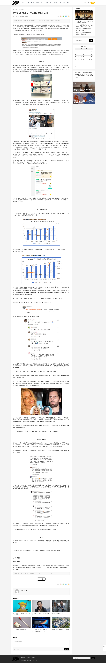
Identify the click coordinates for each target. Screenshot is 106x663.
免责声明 (23, 657)
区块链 (69, 2)
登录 (84, 2)
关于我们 (28, 657)
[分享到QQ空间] (69, 16)
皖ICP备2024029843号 (32, 660)
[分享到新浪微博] (61, 16)
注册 (88, 2)
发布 (66, 649)
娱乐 (47, 2)
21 (86, 59)
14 (86, 56)
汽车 (42, 2)
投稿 (93, 2)
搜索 (91, 40)
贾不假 (17, 16)
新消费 (32, 2)
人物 (64, 2)
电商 (28, 2)
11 (78, 56)
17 (75, 59)
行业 (60, 2)
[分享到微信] (63, 16)
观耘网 (25, 660)
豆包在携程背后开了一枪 (57, 613)
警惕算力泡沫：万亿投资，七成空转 (60, 629)
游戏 (55, 2)
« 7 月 (76, 66)
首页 (23, 2)
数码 (37, 2)
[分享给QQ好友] (66, 16)
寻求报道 (33, 657)
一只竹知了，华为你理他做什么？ (21, 629)
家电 (51, 2)
